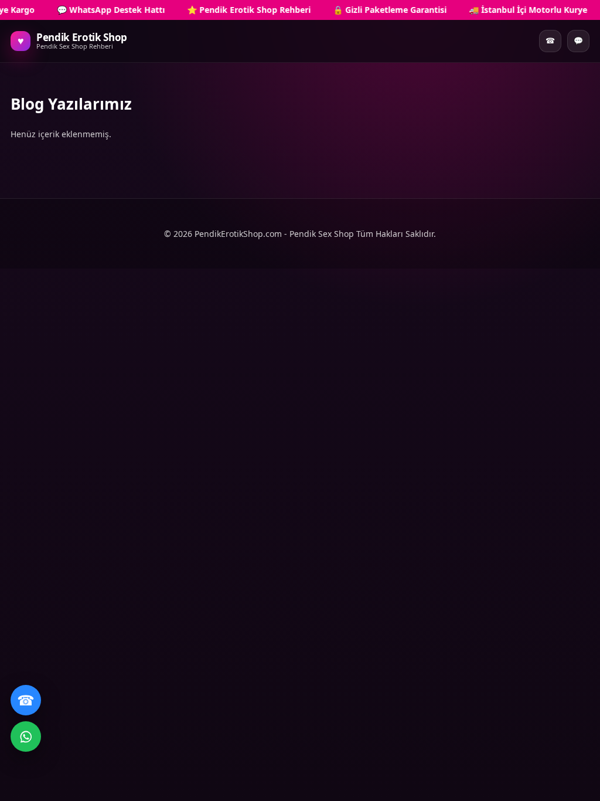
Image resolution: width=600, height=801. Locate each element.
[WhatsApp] (26, 736)
